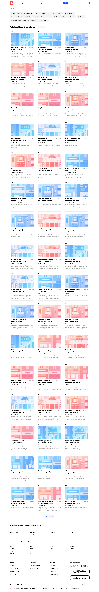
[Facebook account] (15, 584)
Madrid (11, 544)
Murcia (72, 548)
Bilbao (51, 546)
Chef (71, 527)
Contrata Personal (77, 3)
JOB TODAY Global (35, 568)
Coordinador (33, 527)
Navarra (72, 534)
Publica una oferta (15, 568)
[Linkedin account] (23, 584)
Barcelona (32, 544)
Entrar (86, 3)
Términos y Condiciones (56, 588)
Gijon (51, 548)
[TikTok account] (10, 584)
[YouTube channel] (18, 584)
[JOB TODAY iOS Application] (74, 566)
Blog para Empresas (15, 571)
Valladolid (32, 551)
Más (45, 20)
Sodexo (12, 534)
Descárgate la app (55, 565)
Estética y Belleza (69, 13)
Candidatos (13, 574)
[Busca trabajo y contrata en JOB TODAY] (11, 3)
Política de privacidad (44, 588)
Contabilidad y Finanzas (19, 20)
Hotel (71, 532)
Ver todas (32, 537)
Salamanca (53, 551)
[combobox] (29, 3)
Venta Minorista (55, 13)
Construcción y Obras (19, 17)
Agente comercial (14, 527)
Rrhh (51, 534)
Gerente (52, 530)
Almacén (31, 17)
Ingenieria (32, 532)
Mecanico (52, 532)
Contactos (53, 571)
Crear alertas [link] (41, 27)
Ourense (72, 544)
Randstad (12, 537)
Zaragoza (12, 551)
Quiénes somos (54, 568)
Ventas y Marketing (28, 13)
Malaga (32, 548)
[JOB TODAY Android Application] (84, 566)
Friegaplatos (53, 527)
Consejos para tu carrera (36, 565)
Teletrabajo (33, 534)
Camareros (16, 13)
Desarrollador (13, 530)
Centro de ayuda (54, 574)
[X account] (21, 584)
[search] (65, 3)
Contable (32, 530)
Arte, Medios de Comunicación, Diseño (49, 17)
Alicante (12, 553)
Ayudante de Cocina (69, 17)
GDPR (65, 588)
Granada (12, 548)
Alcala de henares (75, 551)
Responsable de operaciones (78, 530)
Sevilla (31, 546)
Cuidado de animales (36, 20)
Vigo (11, 546)
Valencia (52, 544)
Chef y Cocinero (42, 13)
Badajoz (72, 546)
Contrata (12, 565)
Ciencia (82, 17)
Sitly (12, 31)
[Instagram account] (12, 584)
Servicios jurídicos (15, 532)
